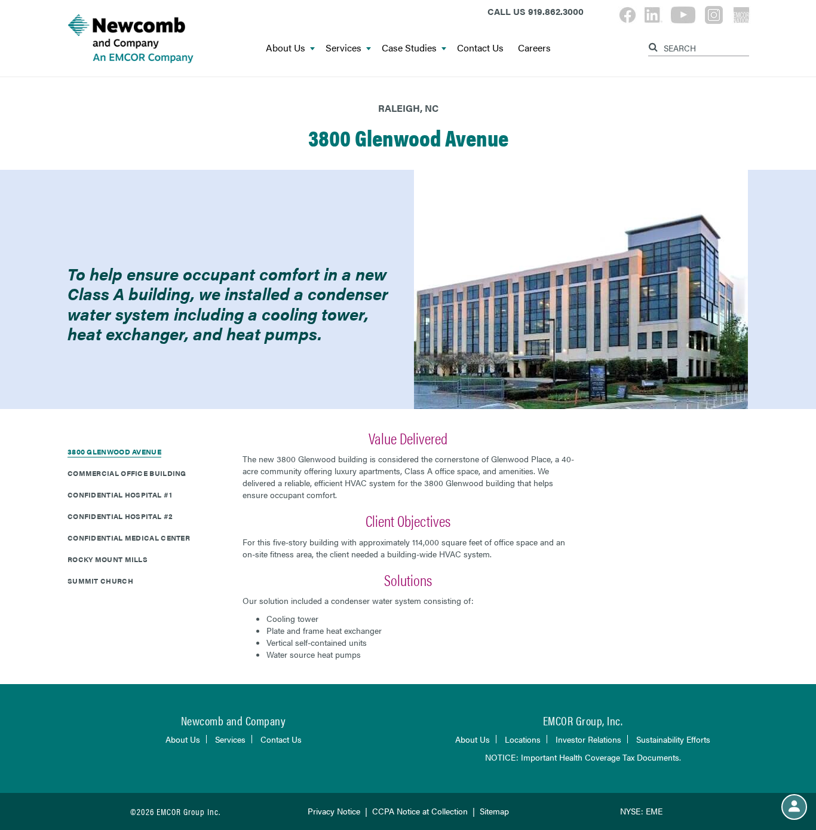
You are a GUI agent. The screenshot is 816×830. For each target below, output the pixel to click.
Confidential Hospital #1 (120, 494)
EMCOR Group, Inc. (583, 720)
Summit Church (100, 580)
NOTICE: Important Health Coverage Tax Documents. (583, 757)
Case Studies (409, 48)
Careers (534, 48)
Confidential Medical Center (129, 537)
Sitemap (494, 811)
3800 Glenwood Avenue (114, 451)
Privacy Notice (334, 811)
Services (343, 48)
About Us (285, 48)
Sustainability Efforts (673, 739)
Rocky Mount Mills (108, 559)
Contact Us (480, 48)
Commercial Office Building (127, 473)
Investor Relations (588, 739)
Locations (523, 739)
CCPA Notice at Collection (420, 811)
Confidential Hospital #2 (120, 516)
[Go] (654, 45)
